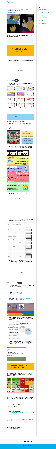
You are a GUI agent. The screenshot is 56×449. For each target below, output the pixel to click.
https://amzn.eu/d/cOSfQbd (22, 410)
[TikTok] (30, 441)
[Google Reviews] (28, 441)
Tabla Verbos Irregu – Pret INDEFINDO (12, 282)
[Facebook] (24, 441)
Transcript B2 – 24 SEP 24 (10, 80)
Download (16, 80)
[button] (25, 1)
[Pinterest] (27, 441)
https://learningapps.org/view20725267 (26, 288)
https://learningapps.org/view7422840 (16, 293)
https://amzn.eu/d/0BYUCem (23, 408)
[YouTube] (25, 441)
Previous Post (9, 434)
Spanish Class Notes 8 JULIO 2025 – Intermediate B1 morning (44, 17)
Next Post (32, 434)
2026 (32, 445)
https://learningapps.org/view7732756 (25, 287)
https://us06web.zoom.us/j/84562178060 (14, 428)
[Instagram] (31, 441)
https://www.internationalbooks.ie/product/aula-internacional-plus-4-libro (21, 412)
